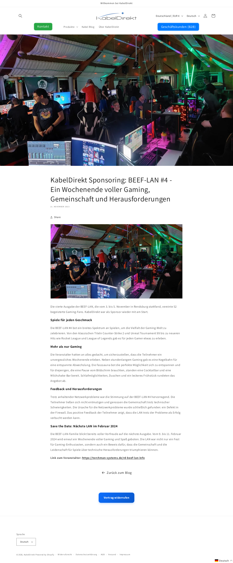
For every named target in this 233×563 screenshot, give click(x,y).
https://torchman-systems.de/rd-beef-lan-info (113, 458)
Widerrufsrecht (65, 554)
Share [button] (57, 217)
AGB (103, 554)
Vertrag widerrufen (116, 498)
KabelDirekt (29, 554)
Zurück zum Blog (119, 473)
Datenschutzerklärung (86, 554)
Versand (112, 554)
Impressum (125, 554)
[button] (20, 16)
